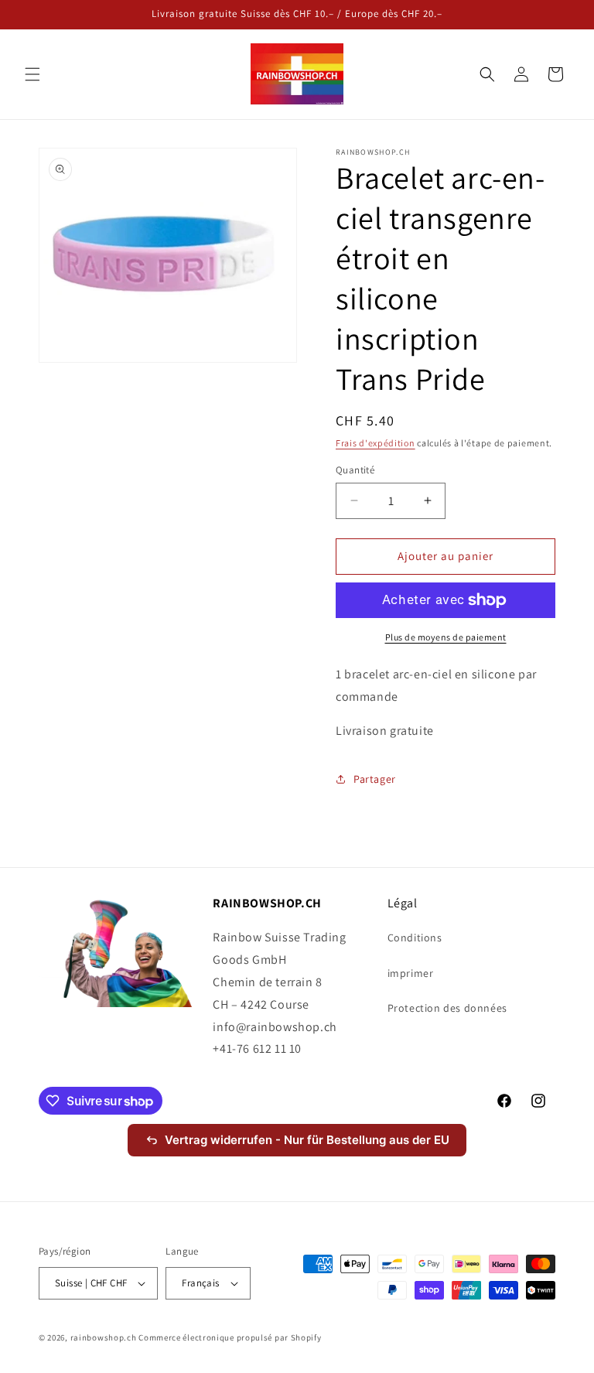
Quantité (355, 469)
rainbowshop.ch (103, 1337)
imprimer (410, 973)
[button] (32, 74)
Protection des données (447, 1008)
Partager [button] (374, 779)
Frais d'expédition (375, 443)
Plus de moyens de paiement (446, 637)
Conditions (414, 937)
